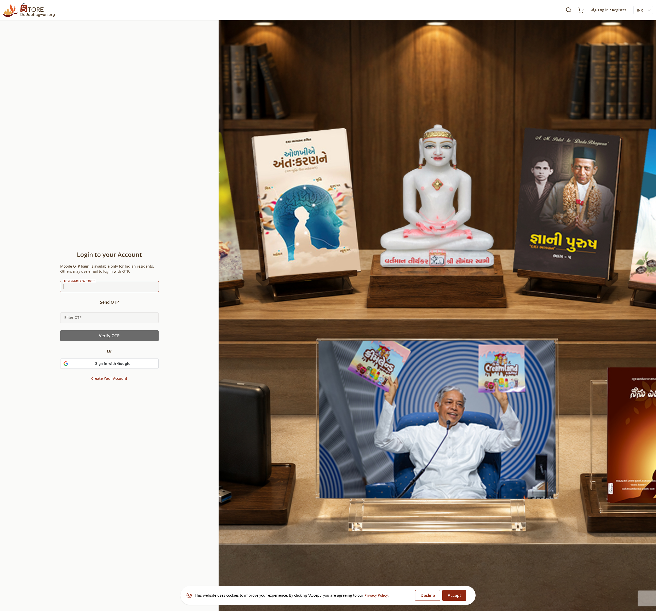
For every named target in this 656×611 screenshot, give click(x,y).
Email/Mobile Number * (79, 280)
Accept (454, 595)
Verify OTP (109, 336)
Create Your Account (109, 378)
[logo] (29, 10)
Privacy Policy (376, 595)
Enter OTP (72, 317)
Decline (428, 595)
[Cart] (580, 10)
